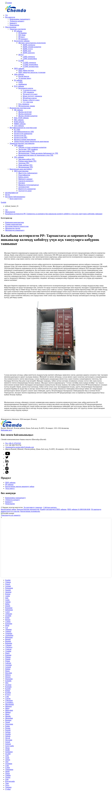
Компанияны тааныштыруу (20, 19)
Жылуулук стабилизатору (28, 173)
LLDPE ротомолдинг (31, 66)
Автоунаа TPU (23, 163)
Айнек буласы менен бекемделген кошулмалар (31, 141)
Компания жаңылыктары (14, 222)
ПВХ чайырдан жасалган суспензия (31, 72)
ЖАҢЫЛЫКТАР (11, 193)
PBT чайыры (19, 120)
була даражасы (23, 104)
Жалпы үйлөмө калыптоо (27, 116)
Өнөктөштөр (14, 25)
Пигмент (21, 183)
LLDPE (21, 60)
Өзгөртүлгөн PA (20, 135)
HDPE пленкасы (29, 45)
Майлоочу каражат (25, 179)
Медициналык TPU (25, 167)
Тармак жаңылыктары (13, 224)
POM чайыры (19, 122)
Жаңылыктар (10, 212)
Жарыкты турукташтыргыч (28, 185)
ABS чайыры (19, 74)
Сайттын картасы (50, 507)
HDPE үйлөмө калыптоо (32, 47)
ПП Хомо (21, 35)
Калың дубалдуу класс (31, 100)
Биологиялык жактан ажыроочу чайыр (19, 486)
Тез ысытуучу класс (30, 94)
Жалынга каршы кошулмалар (25, 139)
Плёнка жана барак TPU (27, 161)
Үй (6, 15)
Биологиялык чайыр (8, 509)
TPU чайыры (19, 157)
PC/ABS (17, 130)
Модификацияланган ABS (24, 131)
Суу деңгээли (28, 102)
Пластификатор (24, 175)
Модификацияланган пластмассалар (23, 128)
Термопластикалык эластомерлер (22, 143)
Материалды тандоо (12, 228)
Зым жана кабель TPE (26, 151)
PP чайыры (18, 31)
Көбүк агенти (23, 177)
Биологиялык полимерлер (30, 511)
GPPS (20, 82)
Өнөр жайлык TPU (25, 165)
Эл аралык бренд (24, 78)
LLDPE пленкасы (29, 62)
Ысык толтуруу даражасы (32, 96)
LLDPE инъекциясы (30, 64)
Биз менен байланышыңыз (15, 197)
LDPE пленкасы (29, 57)
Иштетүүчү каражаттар (27, 189)
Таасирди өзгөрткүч (25, 181)
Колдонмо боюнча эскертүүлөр (17, 226)
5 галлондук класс (29, 90)
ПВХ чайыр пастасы (26, 70)
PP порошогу (23, 39)
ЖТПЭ (21, 55)
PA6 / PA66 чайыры (21, 118)
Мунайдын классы (30, 98)
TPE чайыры (19, 145)
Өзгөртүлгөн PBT (20, 137)
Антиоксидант (23, 187)
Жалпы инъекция (24, 114)
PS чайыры (18, 80)
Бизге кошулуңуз (16, 199)
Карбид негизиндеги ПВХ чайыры (53, 509)
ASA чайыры (19, 126)
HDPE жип (27, 51)
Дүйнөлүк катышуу (17, 21)
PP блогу (21, 37)
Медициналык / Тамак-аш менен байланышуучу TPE (38, 153)
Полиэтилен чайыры (22, 41)
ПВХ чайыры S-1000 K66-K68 (78, 509)
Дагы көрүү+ (10, 488)
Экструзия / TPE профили (28, 149)
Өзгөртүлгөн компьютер (23, 133)
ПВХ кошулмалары (21, 171)
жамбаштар (22, 84)
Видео (7, 195)
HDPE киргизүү (29, 53)
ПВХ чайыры (19, 68)
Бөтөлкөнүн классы (25, 88)
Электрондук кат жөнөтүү (10, 515)
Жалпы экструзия (25, 112)
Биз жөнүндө (10, 17)
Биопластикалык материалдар (28, 509)
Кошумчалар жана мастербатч (21, 169)
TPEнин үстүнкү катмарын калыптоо (32, 147)
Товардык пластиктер (18, 29)
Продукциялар (10, 27)
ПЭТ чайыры (19, 86)
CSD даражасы (28, 92)
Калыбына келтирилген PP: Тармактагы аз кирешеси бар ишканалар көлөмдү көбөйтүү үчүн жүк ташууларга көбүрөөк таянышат (53, 214)
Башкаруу (13, 23)
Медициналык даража (26, 106)
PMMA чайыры (20, 124)
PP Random (22, 33)
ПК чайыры (18, 110)
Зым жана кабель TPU (26, 159)
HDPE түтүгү (28, 49)
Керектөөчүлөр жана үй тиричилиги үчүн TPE (35, 155)
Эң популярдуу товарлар (33, 507)
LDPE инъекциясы (30, 58)
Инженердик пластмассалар (20, 108)
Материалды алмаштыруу (14, 230)
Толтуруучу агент (25, 191)
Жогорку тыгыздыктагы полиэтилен (32, 43)
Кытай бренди (23, 76)
